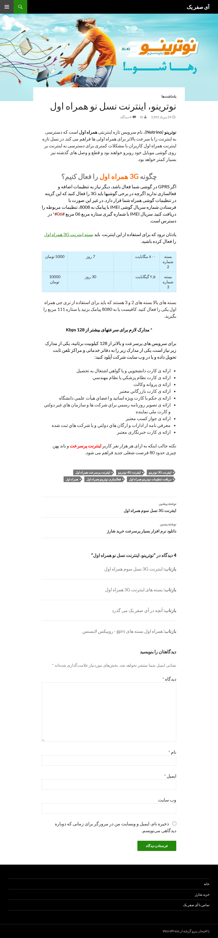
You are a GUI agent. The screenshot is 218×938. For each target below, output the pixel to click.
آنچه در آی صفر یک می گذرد (137, 610)
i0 (141, 117)
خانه (206, 884)
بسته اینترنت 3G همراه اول (68, 234)
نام (172, 752)
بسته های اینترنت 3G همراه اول (134, 589)
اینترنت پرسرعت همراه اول (92, 472)
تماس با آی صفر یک (196, 905)
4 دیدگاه (125, 117)
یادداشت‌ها (169, 96)
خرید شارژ (202, 894)
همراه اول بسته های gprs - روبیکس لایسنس (122, 631)
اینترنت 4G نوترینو (129, 472)
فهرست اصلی (7, 7)
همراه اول (72, 479)
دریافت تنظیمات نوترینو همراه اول (150, 479)
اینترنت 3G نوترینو (160, 472)
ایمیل (170, 775)
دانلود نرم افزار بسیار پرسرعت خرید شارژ (141, 527)
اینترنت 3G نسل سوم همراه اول (150, 507)
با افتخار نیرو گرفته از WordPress (186, 931)
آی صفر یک (198, 7)
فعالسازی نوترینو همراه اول (103, 479)
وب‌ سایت (167, 799)
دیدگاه (169, 678)
